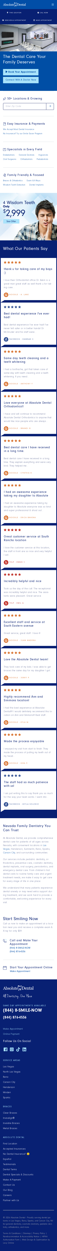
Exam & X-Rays (33, 181)
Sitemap (27, 1234)
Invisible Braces (11, 1123)
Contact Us (9, 1185)
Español (7, 1159)
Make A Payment (12, 1180)
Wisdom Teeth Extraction (14, 185)
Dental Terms (10, 1169)
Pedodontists (42, 159)
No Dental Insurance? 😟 (16, 1154)
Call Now (43, 13)
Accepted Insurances (14, 1149)
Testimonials (9, 1164)
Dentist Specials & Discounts (18, 1175)
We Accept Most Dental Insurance (18, 130)
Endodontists (9, 155)
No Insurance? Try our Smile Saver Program (22, 134)
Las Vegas (8, 1067)
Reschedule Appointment (15, 20)
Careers (7, 1195)
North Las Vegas (12, 1072)
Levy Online (8, 1243)
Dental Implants (36, 185)
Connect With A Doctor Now (21, 80)
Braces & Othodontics (13, 181)
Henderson (9, 1087)
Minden (7, 1092)
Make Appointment (43, 20)
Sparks (6, 1098)
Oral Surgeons (9, 159)
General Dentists (27, 155)
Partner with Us (11, 1200)
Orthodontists (26, 159)
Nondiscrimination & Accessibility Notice (21, 1237)
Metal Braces (10, 1128)
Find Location (15, 13)
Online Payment (11, 1034)
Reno (5, 1077)
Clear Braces (10, 1113)
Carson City (9, 853)
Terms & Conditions (12, 1234)
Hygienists (43, 155)
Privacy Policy (39, 1234)
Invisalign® (9, 1118)
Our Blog (8, 1190)
